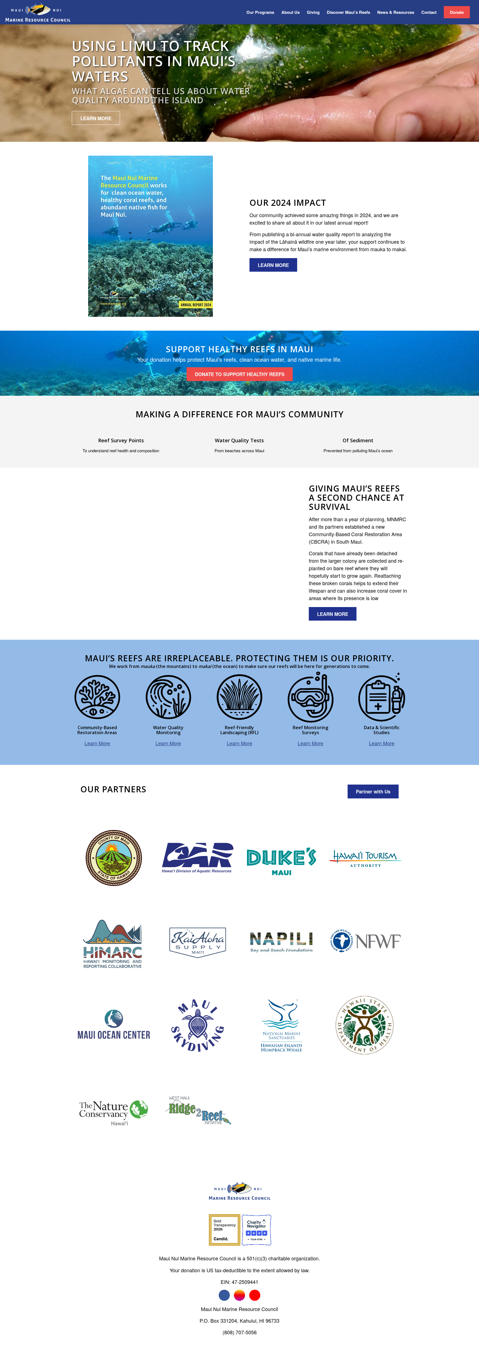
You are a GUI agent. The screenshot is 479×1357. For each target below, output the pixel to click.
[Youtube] (254, 1295)
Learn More (97, 743)
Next (276, 553)
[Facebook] (224, 1295)
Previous (84, 553)
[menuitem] (260, 12)
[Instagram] (239, 1295)
